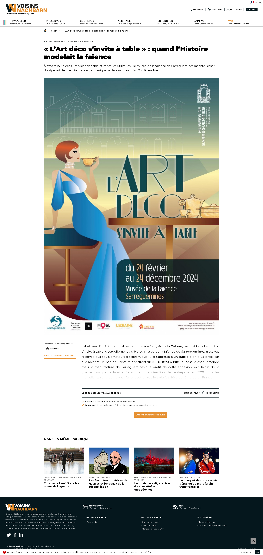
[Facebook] (15, 535)
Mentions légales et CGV (153, 529)
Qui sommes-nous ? (151, 522)
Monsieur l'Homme (206, 522)
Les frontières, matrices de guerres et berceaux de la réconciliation (108, 483)
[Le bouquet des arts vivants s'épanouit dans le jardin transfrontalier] (199, 461)
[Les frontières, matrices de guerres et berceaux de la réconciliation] (109, 461)
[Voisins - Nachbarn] (45, 30)
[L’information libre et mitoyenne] (26, 8)
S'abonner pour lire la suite (150, 414)
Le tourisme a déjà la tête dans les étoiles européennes (152, 486)
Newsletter (96, 505)
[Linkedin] (21, 535)
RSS (181, 505)
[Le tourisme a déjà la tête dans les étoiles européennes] (154, 461)
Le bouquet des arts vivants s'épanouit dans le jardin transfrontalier (198, 483)
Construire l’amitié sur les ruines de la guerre (61, 485)
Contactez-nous (149, 525)
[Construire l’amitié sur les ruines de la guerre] (64, 461)
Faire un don (92, 522)
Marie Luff (48, 355)
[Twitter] (9, 535)
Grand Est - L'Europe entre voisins (212, 525)
